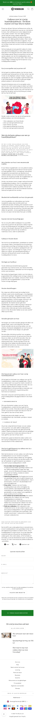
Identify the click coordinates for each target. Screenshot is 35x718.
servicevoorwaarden (10, 599)
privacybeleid (30, 597)
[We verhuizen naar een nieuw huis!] (6, 635)
